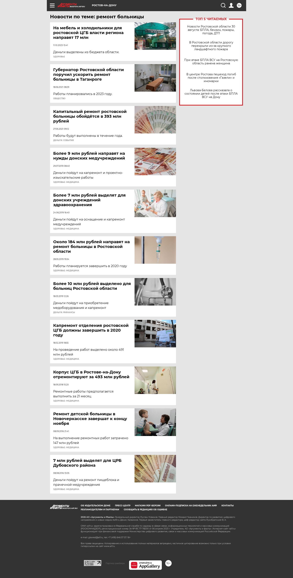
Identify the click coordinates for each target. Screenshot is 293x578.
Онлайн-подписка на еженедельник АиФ (191, 505)
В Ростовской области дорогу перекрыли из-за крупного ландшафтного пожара (211, 46)
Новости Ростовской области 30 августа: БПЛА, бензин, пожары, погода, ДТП (211, 30)
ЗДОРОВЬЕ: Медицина (66, 182)
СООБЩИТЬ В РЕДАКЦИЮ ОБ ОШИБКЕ (145, 509)
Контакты (227, 505)
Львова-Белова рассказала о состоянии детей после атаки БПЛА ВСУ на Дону (211, 94)
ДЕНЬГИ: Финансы (64, 312)
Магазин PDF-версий (147, 505)
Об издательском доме (95, 505)
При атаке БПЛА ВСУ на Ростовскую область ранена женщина (211, 61)
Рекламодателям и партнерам (100, 509)
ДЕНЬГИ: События (63, 140)
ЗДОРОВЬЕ (59, 57)
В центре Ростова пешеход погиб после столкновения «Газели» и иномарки (211, 78)
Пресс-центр (122, 505)
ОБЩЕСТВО (59, 99)
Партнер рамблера (115, 563)
